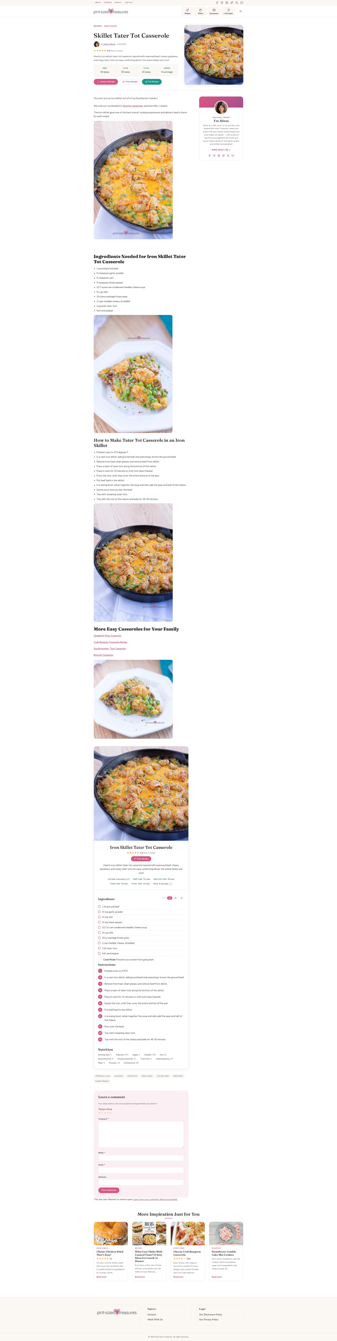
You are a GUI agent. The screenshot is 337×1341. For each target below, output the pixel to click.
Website (102, 1177)
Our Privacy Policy (208, 1319)
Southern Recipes (102, 1081)
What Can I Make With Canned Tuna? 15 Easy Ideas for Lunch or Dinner (148, 1256)
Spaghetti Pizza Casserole (107, 635)
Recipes (98, 26)
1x (170, 898)
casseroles (118, 1076)
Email (101, 1164)
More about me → (221, 150)
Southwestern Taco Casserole (110, 648)
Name (101, 1152)
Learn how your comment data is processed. (155, 1199)
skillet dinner (178, 1076)
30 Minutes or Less (102, 1076)
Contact (129, 2)
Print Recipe (132, 81)
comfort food (132, 1076)
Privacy (118, 2)
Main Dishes (110, 26)
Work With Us (155, 1319)
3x (181, 898)
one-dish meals (163, 1076)
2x (176, 898)
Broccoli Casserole (103, 655)
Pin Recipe (153, 81)
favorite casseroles (133, 105)
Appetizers (178, 1248)
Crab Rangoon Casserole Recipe (110, 642)
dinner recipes (147, 1076)
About (98, 2)
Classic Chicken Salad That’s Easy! (109, 1253)
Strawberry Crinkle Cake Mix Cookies (224, 1253)
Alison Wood (109, 44)
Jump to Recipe (107, 81)
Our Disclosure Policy (210, 1314)
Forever (108, 2)
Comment (103, 1119)
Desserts (216, 1248)
